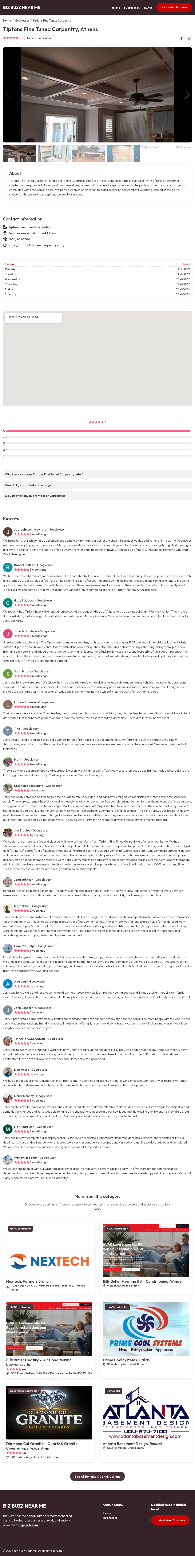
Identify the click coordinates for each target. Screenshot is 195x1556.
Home (116, 7)
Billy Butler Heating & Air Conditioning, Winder (143, 1281)
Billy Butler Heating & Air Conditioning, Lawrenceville (39, 1362)
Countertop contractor (24, 1391)
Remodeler (113, 1391)
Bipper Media (28, 1525)
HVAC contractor (20, 1228)
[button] (187, 95)
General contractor (39, 38)
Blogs (148, 7)
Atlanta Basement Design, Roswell (132, 1443)
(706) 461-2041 (19, 239)
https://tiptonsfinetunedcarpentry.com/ (36, 245)
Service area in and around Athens (32, 233)
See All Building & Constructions (97, 1476)
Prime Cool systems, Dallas (126, 1359)
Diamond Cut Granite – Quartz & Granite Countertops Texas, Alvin (42, 1446)
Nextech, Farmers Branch (28, 1281)
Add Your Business (175, 7)
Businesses (132, 7)
